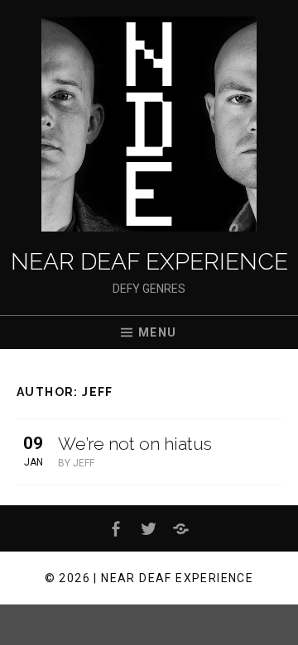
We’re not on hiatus (135, 443)
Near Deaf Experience (149, 261)
